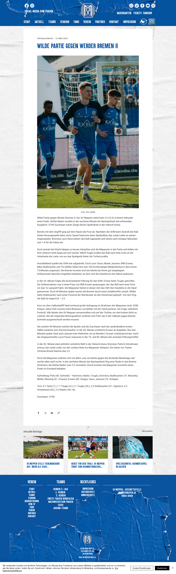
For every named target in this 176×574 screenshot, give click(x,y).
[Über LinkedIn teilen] (52, 413)
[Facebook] (27, 6)
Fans (32, 507)
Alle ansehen (147, 431)
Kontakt (32, 516)
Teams (32, 495)
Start (32, 488)
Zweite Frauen (55, 498)
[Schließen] (172, 568)
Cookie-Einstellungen (142, 568)
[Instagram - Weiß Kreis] (153, 6)
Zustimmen (162, 568)
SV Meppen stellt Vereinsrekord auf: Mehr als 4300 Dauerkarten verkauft (43, 465)
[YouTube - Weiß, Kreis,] (148, 6)
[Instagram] (32, 6)
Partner (32, 513)
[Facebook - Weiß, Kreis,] (142, 6)
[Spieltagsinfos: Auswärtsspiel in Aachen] (133, 447)
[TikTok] (137, 6)
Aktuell (31, 492)
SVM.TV (31, 504)
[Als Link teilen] (58, 413)
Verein (32, 510)
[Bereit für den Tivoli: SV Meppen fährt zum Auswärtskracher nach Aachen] (88, 447)
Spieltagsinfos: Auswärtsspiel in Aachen (131, 465)
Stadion (31, 498)
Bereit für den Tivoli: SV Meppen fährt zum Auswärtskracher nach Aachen (87, 465)
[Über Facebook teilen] (38, 413)
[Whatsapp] (131, 6)
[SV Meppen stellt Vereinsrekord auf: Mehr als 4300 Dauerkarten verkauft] (43, 447)
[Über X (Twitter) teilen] (45, 413)
